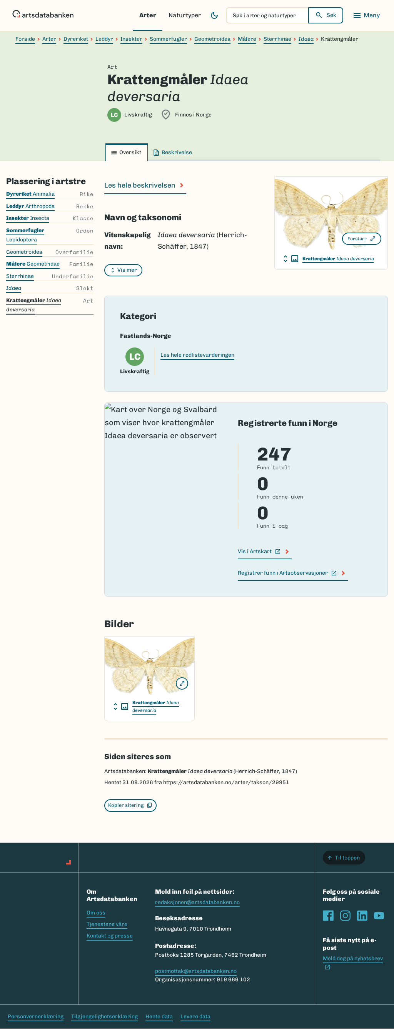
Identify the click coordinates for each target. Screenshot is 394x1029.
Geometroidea (212, 39)
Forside (25, 39)
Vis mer (127, 270)
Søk (331, 15)
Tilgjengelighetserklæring (104, 1016)
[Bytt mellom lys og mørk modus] (214, 15)
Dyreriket (75, 39)
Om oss (96, 912)
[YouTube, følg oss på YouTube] (379, 915)
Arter (147, 15)
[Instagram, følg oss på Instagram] (345, 915)
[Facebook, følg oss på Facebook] (328, 915)
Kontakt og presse (110, 936)
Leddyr (104, 39)
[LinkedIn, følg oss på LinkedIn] (362, 915)
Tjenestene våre (107, 924)
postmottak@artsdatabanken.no (196, 971)
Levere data (195, 1016)
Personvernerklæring (35, 1016)
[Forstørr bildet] (182, 683)
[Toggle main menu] (366, 15)
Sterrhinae (277, 39)
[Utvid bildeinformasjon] (291, 258)
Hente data (159, 1016)
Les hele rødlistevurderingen (197, 355)
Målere (247, 39)
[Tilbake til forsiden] (43, 15)
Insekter (131, 39)
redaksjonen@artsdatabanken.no (197, 902)
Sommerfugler (168, 39)
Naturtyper (185, 15)
